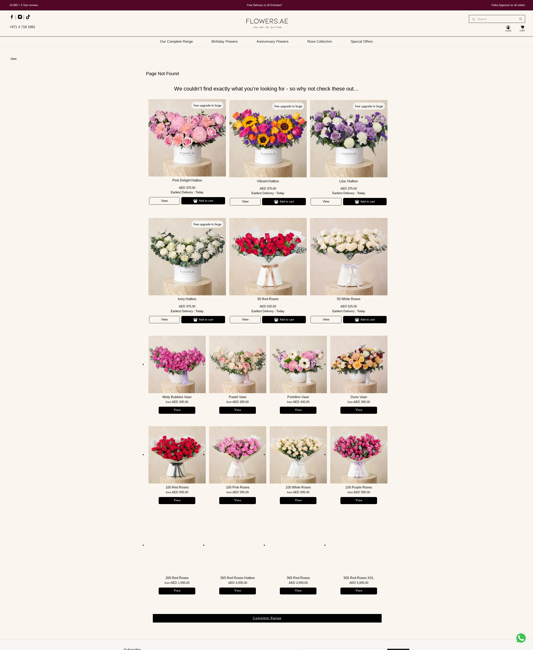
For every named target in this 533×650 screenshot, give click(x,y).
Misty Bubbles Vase (177, 397)
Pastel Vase (238, 397)
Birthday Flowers (225, 41)
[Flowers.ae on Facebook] (11, 18)
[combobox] (497, 19)
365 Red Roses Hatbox (237, 578)
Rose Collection (319, 41)
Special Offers (362, 41)
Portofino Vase (298, 397)
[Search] (521, 19)
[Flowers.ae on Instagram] (19, 18)
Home (14, 58)
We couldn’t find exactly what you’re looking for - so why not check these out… (266, 89)
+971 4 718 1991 (22, 27)
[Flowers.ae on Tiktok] (27, 18)
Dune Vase (359, 397)
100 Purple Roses (358, 487)
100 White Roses (298, 487)
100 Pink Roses (237, 487)
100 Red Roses (177, 487)
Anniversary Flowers (273, 41)
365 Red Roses (298, 578)
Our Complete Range (176, 41)
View (164, 201)
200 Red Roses (177, 578)
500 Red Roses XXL (359, 578)
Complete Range (267, 618)
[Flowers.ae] (267, 23)
